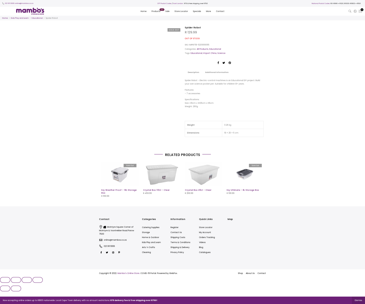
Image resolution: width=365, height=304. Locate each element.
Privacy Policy (177, 252)
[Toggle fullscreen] (27, 280)
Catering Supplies (150, 227)
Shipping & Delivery (180, 247)
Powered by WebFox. (167, 273)
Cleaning (146, 252)
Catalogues (205, 252)
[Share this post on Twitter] (223, 63)
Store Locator (181, 11)
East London (178, 3)
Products (156, 11)
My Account (205, 232)
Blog (201, 247)
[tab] (193, 72)
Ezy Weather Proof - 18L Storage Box (119, 191)
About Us (250, 273)
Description (193, 72)
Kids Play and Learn (20, 18)
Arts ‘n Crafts (148, 247)
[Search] (350, 11)
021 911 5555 (10, 3)
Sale (167, 11)
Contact (220, 11)
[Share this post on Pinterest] (230, 63)
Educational (37, 18)
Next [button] (175, 27)
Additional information (217, 72)
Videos (202, 242)
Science (221, 53)
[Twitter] (107, 252)
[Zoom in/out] (38, 280)
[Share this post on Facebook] (218, 63)
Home (144, 11)
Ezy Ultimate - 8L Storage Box (243, 190)
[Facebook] (102, 252)
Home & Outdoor (150, 237)
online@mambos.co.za (24, 3)
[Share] (16, 280)
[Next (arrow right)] (16, 288)
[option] (147, 28)
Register (175, 227)
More (208, 11)
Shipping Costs (178, 237)
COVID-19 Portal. (148, 273)
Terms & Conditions (180, 242)
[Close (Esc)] (5, 280)
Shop (240, 273)
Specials (197, 11)
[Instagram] (113, 252)
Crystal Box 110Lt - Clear (156, 190)
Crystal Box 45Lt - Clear (198, 190)
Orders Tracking (207, 237)
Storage (146, 232)
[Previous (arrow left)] (5, 288)
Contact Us (176, 232)
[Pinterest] (119, 252)
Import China (209, 53)
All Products (202, 49)
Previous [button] (121, 27)
